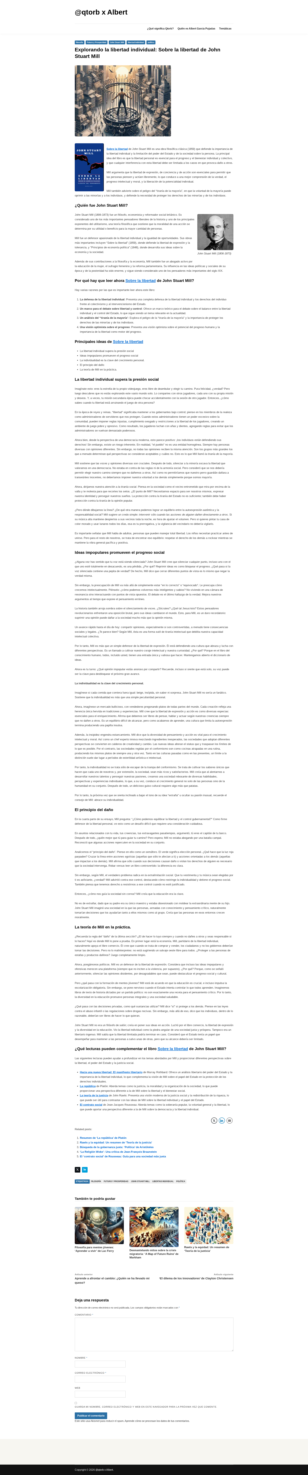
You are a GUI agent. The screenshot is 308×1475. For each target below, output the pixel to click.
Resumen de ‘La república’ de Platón (103, 1137)
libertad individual (136, 42)
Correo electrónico (90, 1373)
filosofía (79, 42)
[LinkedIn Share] (222, 1120)
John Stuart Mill (117, 42)
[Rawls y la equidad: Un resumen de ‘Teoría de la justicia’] (208, 1225)
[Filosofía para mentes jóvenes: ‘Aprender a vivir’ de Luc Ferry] (99, 1225)
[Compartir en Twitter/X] (214, 1120)
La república (88, 1086)
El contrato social (91, 1104)
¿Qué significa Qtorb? (160, 28)
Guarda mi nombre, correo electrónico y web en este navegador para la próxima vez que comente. (146, 1407)
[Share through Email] (230, 1120)
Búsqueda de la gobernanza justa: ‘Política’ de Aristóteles (117, 1147)
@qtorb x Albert (101, 12)
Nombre (81, 1358)
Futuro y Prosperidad (96, 42)
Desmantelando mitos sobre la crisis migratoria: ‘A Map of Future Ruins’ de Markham (153, 1254)
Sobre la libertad (117, 148)
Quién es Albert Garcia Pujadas (196, 28)
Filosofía (96, 1181)
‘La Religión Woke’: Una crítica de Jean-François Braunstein (118, 1151)
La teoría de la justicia (94, 1095)
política (151, 42)
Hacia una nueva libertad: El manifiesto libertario (111, 1072)
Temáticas (225, 28)
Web (77, 1388)
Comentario (84, 1314)
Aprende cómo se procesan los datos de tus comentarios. (157, 1421)
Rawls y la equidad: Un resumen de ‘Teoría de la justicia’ (116, 1142)
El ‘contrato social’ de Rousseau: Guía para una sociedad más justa (123, 1156)
